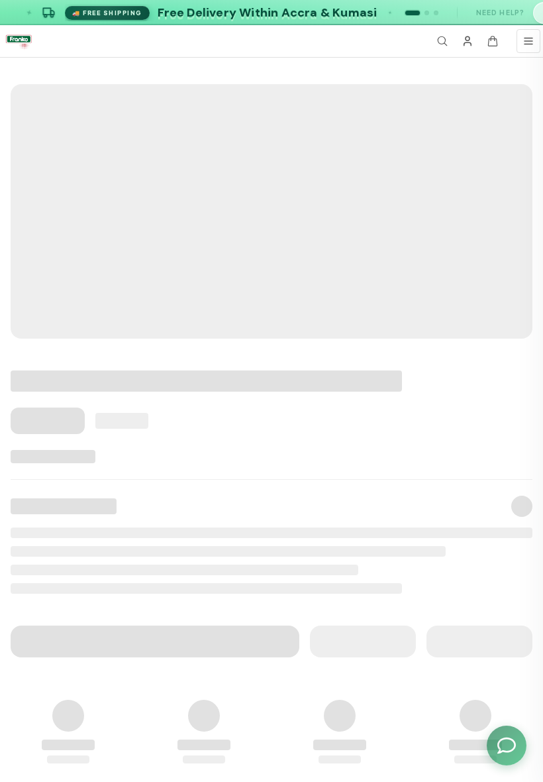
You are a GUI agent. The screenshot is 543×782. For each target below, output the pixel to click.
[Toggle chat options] (506, 745)
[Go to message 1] (412, 13)
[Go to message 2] (426, 13)
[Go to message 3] (436, 13)
